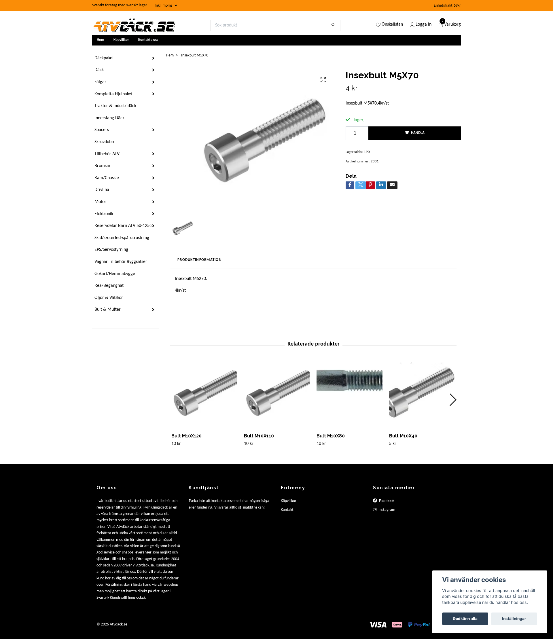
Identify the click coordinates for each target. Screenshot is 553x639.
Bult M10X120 (186, 436)
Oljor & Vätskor (108, 297)
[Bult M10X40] (422, 395)
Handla (418, 133)
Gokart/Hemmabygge (114, 274)
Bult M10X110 (259, 436)
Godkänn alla (465, 618)
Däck (99, 70)
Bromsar (102, 166)
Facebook (386, 501)
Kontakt (287, 510)
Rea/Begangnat (109, 285)
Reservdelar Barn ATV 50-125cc (124, 225)
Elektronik (103, 214)
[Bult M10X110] (277, 395)
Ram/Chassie (106, 178)
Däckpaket (104, 58)
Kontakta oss (148, 40)
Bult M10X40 (403, 436)
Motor (100, 202)
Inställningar (514, 618)
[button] (453, 399)
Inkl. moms (164, 5)
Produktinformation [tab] (199, 260)
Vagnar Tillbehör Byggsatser (120, 261)
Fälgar (100, 82)
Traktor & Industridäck (115, 106)
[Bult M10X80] (349, 395)
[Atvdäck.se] (134, 25)
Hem (100, 40)
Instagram (386, 510)
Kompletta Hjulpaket (113, 94)
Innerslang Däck (109, 118)
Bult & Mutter (107, 309)
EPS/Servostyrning (111, 249)
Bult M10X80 (331, 436)
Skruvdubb (104, 142)
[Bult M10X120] (204, 395)
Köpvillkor (121, 40)
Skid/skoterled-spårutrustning (121, 238)
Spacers (101, 130)
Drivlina (101, 189)
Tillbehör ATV (107, 154)
